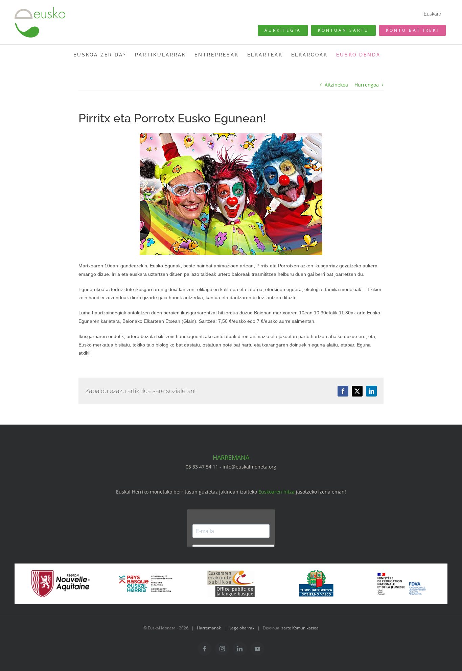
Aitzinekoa (336, 84)
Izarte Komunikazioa (299, 628)
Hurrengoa (366, 84)
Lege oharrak (241, 628)
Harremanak (209, 628)
